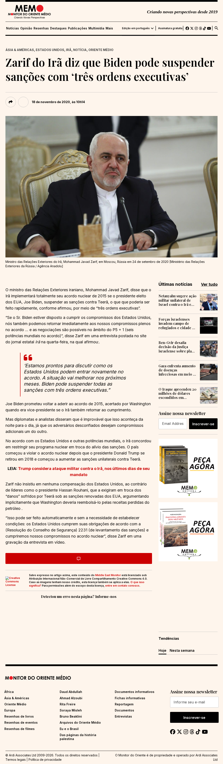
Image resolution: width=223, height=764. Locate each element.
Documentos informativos (134, 692)
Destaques (58, 28)
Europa (9, 710)
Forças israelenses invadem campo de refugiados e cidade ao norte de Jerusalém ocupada (177, 323)
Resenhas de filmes (19, 729)
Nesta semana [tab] (182, 650)
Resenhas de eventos (21, 722)
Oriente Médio (100, 50)
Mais (109, 28)
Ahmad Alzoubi (71, 698)
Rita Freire (68, 704)
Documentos (124, 710)
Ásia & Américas (19, 50)
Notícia (80, 50)
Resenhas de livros (19, 716)
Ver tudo (209, 284)
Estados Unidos (50, 50)
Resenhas (41, 28)
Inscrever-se (203, 424)
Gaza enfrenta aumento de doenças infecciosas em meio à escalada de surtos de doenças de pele (177, 370)
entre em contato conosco (122, 585)
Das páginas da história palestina (78, 737)
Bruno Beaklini (71, 716)
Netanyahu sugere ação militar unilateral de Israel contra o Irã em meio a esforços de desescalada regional (177, 300)
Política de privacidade (45, 759)
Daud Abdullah (71, 692)
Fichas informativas (130, 698)
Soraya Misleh (71, 710)
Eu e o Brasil (69, 729)
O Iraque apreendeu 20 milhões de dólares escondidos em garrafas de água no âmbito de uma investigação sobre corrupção (177, 393)
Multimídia (96, 28)
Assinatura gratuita (170, 28)
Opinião (26, 28)
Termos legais (15, 759)
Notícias (12, 28)
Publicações (77, 28)
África (9, 692)
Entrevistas (123, 716)
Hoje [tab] (162, 650)
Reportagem (124, 704)
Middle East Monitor (108, 575)
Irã (68, 50)
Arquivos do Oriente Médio (80, 722)
